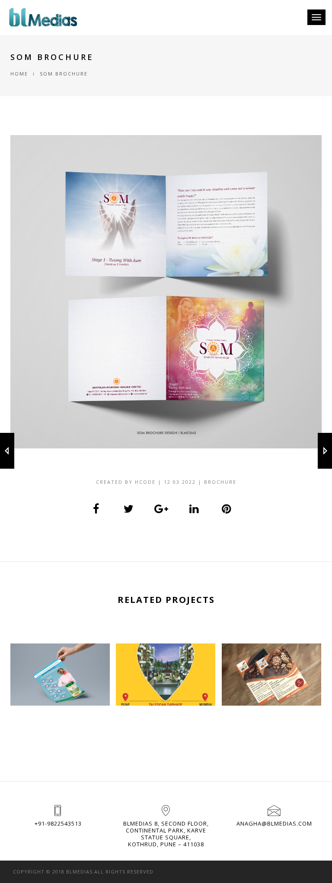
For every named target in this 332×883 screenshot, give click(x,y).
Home (19, 73)
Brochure (220, 482)
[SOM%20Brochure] (96, 509)
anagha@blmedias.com (274, 823)
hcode (145, 482)
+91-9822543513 (58, 823)
